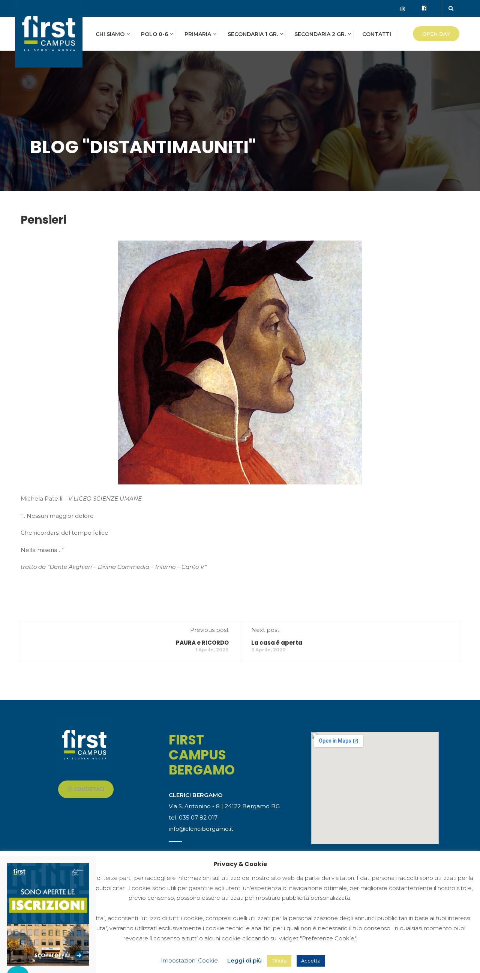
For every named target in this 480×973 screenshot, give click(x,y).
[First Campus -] (48, 37)
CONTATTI (376, 34)
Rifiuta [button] (279, 961)
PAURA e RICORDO (202, 643)
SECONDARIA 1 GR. (253, 34)
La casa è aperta (276, 643)
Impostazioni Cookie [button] (189, 960)
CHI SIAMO (110, 34)
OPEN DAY (436, 34)
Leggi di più (244, 960)
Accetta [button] (311, 961)
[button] (86, 790)
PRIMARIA (197, 34)
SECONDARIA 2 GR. (320, 34)
